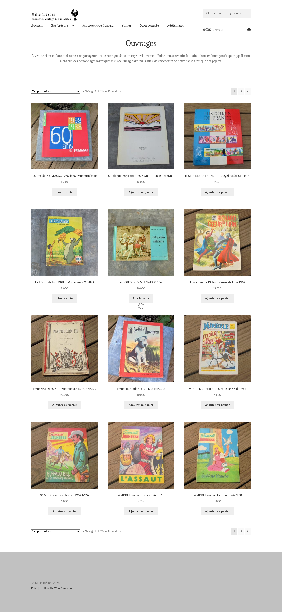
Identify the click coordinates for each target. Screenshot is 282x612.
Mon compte (149, 25)
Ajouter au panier (141, 192)
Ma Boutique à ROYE (98, 25)
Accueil (37, 25)
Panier (127, 25)
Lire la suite (64, 192)
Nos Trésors (59, 25)
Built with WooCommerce (57, 588)
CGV (34, 588)
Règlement (175, 25)
